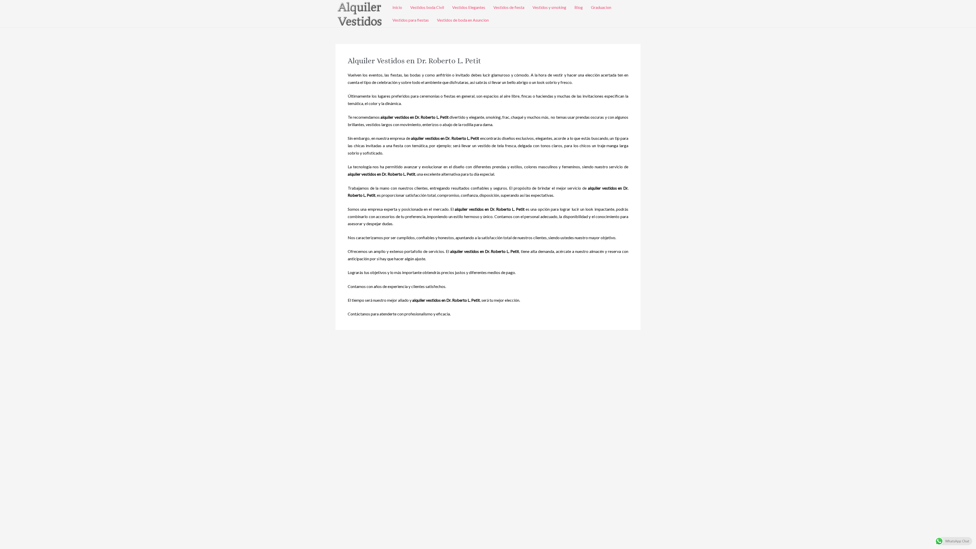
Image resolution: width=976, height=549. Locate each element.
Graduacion (601, 7)
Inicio (397, 7)
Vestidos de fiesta (508, 7)
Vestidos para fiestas (410, 20)
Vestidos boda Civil (427, 7)
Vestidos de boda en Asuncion (463, 20)
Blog (578, 7)
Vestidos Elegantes (468, 7)
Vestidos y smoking (549, 7)
